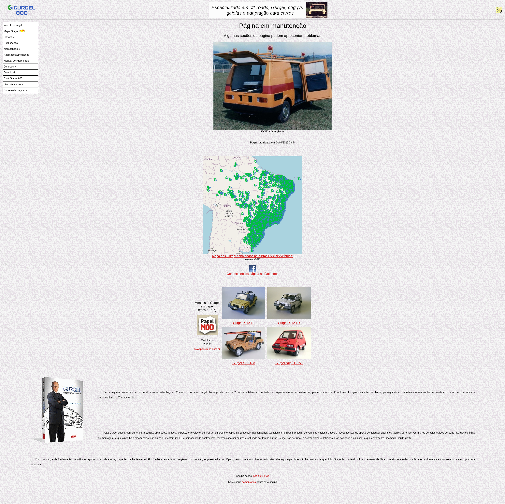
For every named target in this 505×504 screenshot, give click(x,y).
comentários (249, 482)
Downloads (10, 72)
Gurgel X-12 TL (243, 323)
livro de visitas (260, 475)
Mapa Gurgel (11, 31)
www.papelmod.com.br (207, 349)
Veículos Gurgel (13, 25)
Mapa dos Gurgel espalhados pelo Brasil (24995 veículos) (252, 256)
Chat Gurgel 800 (13, 78)
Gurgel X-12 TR (289, 323)
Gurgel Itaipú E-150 (289, 363)
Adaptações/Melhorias (16, 54)
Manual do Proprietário (16, 60)
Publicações (11, 42)
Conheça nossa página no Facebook (252, 273)
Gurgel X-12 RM (243, 363)
